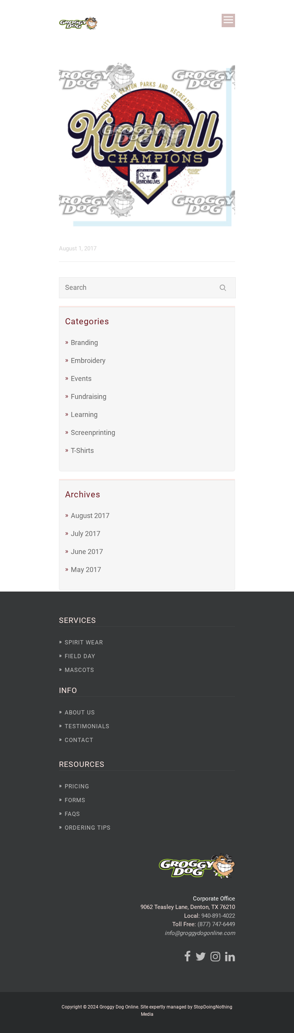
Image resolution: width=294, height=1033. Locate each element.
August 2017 (90, 516)
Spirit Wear (84, 642)
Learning (84, 414)
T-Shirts (82, 450)
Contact (79, 740)
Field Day (80, 656)
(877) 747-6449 (216, 924)
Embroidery (88, 360)
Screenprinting (93, 432)
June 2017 (87, 552)
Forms (75, 800)
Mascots (79, 670)
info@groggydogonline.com (200, 933)
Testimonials (87, 726)
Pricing (77, 786)
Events (81, 378)
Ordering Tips (88, 827)
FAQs (72, 814)
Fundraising (88, 396)
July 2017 (85, 534)
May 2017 (86, 570)
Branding (84, 342)
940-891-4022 (218, 915)
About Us (80, 712)
